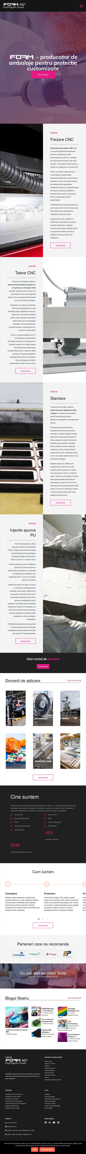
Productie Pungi (49, 1073)
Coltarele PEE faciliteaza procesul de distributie (46, 1031)
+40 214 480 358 (12, 1122)
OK (35, 1150)
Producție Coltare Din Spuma (53, 1080)
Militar (65, 718)
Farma (11, 761)
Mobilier (66, 761)
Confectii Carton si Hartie (12, 1108)
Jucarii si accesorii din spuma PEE (16, 1031)
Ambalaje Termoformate (12, 1106)
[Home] (14, 6)
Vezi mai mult (60, 245)
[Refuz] (83, 1147)
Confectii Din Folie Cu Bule (13, 1096)
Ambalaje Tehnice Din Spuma (13, 1094)
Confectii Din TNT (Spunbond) (13, 1101)
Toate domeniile (73, 680)
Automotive (14, 718)
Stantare (47, 1066)
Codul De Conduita (50, 1101)
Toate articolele (73, 998)
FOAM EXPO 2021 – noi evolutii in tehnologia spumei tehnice (48, 1010)
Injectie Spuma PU (50, 1068)
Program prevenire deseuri (52, 1099)
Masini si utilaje (43, 761)
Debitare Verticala (50, 1070)
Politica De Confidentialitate (52, 1106)
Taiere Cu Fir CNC (50, 1063)
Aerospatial (41, 718)
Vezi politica (47, 1150)
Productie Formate (50, 1075)
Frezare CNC (48, 1061)
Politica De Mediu (50, 1096)
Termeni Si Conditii (50, 1103)
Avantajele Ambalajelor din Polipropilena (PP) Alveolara (74, 1010)
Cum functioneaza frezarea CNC (72, 1022)
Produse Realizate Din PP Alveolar (15, 1103)
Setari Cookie (48, 1108)
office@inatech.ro (12, 1126)
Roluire (47, 1077)
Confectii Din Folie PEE (12, 1099)
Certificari (47, 1094)
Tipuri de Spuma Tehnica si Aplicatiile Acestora (73, 1035)
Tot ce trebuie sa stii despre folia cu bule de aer (47, 1020)
